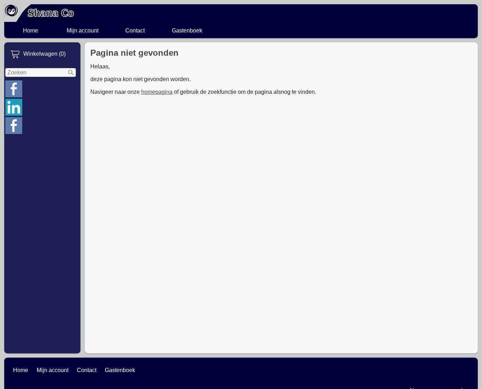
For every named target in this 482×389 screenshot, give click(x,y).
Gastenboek (187, 31)
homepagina (157, 92)
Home (30, 31)
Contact (135, 31)
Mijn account (82, 31)
